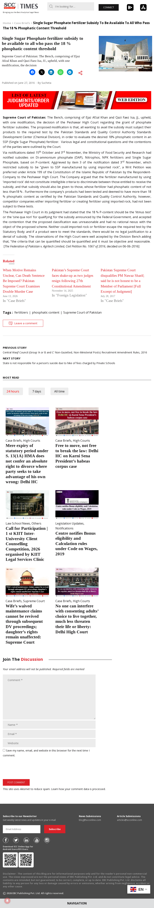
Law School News (18, 523)
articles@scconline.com (129, 820)
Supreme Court (34, 601)
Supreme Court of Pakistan (82, 312)
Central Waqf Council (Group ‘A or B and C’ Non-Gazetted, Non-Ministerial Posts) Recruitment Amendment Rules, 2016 (75, 350)
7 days (36, 391)
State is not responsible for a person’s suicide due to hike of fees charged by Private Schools (59, 360)
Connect (108, 7)
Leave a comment (25, 323)
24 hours (13, 391)
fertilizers (21, 312)
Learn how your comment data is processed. (78, 789)
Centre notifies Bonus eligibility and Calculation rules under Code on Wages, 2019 (76, 543)
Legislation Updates (69, 523)
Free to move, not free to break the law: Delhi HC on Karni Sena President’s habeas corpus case (76, 456)
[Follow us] (5, 840)
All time (59, 391)
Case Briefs (14, 441)
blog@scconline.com (90, 820)
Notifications (64, 528)
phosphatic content (45, 312)
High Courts (31, 441)
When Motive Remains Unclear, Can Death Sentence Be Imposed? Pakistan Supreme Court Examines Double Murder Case (24, 280)
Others (36, 523)
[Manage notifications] (7, 901)
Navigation (77, 903)
